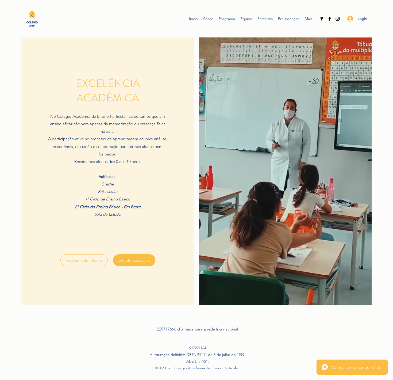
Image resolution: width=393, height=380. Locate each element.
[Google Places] (321, 18)
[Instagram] (337, 18)
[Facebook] (329, 18)
